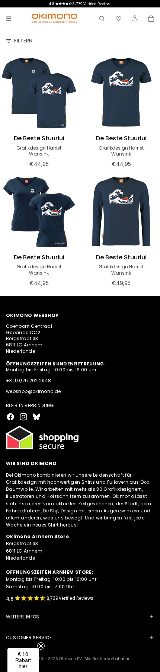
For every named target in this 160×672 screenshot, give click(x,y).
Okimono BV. (71, 659)
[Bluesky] (36, 416)
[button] (23, 660)
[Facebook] (10, 416)
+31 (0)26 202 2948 (28, 380)
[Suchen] (102, 18)
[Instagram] (23, 416)
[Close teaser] (41, 646)
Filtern (23, 40)
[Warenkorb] (151, 18)
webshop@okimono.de (33, 391)
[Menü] (8, 18)
